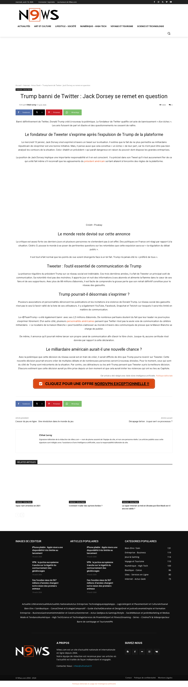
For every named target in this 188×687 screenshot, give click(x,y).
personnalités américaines (80, 321)
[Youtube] (170, 2)
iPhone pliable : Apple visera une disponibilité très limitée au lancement (47, 550)
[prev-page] (17, 515)
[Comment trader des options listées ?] (94, 485)
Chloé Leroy (31, 105)
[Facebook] (154, 2)
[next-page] (22, 515)
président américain (94, 161)
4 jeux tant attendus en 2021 (28, 506)
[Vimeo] (166, 2)
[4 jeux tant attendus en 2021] (41, 485)
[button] (168, 33)
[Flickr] (142, 652)
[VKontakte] (157, 652)
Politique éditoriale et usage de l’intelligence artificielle (94, 684)
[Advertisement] (94, 58)
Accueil (18, 85)
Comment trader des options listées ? (85, 506)
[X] (162, 2)
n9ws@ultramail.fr (83, 666)
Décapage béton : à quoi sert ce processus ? (150, 421)
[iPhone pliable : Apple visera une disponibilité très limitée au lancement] (23, 551)
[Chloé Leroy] (17, 104)
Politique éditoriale (164, 376)
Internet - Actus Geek (32, 85)
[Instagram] (158, 2)
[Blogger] (128, 652)
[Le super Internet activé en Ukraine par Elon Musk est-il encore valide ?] (147, 485)
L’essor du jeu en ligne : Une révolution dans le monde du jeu (44, 421)
